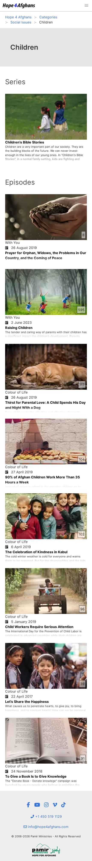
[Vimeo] (55, 805)
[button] (86, 5)
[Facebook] (28, 805)
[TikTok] (63, 805)
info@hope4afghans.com (47, 827)
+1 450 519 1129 (48, 816)
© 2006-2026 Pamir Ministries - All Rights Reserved (46, 836)
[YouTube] (37, 805)
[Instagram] (46, 805)
